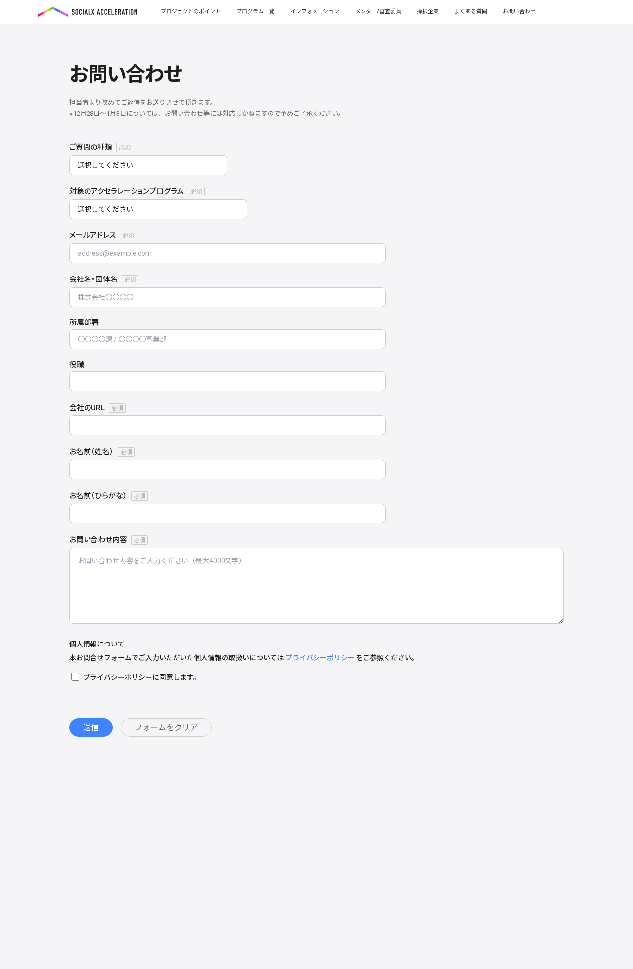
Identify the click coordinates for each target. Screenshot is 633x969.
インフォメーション (314, 11)
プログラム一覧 (255, 11)
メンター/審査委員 (378, 11)
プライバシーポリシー (320, 658)
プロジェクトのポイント (191, 11)
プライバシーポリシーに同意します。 (141, 677)
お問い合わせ (519, 11)
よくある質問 (470, 11)
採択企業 (428, 11)
